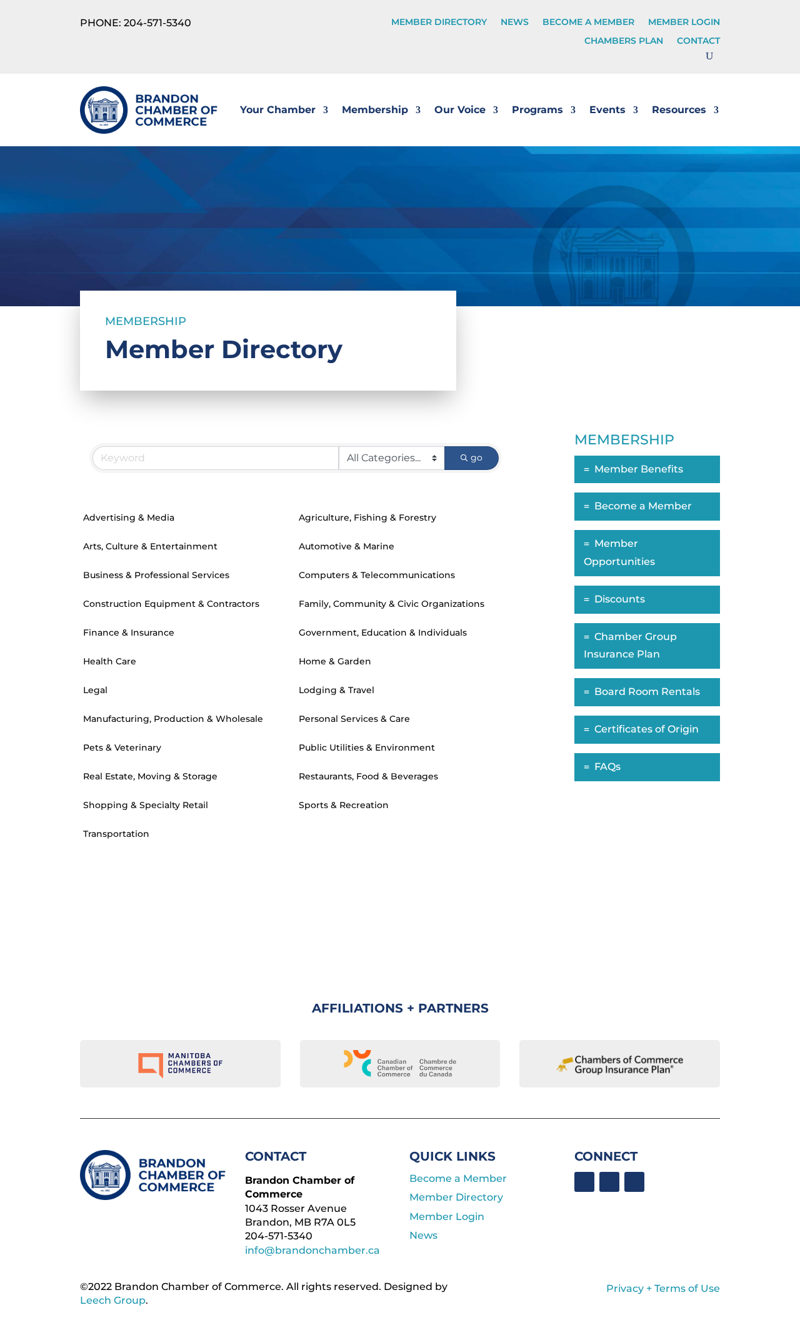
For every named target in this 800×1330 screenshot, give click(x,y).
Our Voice (460, 110)
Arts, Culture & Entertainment (150, 546)
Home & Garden (335, 661)
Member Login (684, 23)
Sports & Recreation (344, 805)
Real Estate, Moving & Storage (150, 776)
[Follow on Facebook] (584, 1182)
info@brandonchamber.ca (312, 1250)
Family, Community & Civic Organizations (391, 603)
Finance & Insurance (128, 632)
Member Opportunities (619, 553)
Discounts (619, 599)
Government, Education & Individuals (383, 632)
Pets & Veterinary (122, 747)
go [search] (476, 457)
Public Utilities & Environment (367, 747)
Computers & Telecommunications (377, 575)
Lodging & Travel (336, 690)
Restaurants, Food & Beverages (368, 776)
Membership (375, 110)
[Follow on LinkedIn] (609, 1182)
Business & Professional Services (156, 575)
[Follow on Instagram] (634, 1182)
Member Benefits (638, 469)
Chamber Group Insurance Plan (630, 646)
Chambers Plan (623, 41)
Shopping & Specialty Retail (145, 805)
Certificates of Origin (646, 729)
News (515, 23)
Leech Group (113, 1300)
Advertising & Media (128, 517)
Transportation (116, 833)
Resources (679, 110)
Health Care (109, 661)
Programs (537, 110)
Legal (95, 690)
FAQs (607, 766)
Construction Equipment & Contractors (171, 603)
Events (607, 110)
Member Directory (439, 23)
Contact (698, 41)
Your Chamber (278, 110)
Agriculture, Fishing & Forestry (367, 517)
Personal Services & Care (354, 718)
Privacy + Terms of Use (663, 1288)
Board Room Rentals (647, 692)
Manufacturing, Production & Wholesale (173, 718)
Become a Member (588, 23)
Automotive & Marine (346, 546)
